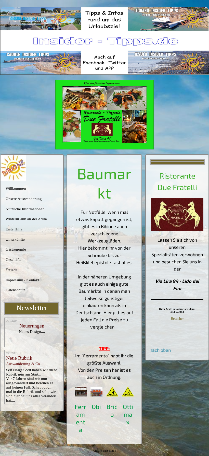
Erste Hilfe (14, 229)
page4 (112, 450)
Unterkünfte (15, 239)
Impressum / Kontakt (22, 280)
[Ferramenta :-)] (81, 394)
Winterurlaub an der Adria (26, 219)
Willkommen (16, 188)
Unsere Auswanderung (24, 199)
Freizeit (11, 270)
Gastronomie (16, 249)
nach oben (160, 350)
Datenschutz (15, 290)
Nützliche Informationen (25, 209)
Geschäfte (13, 260)
